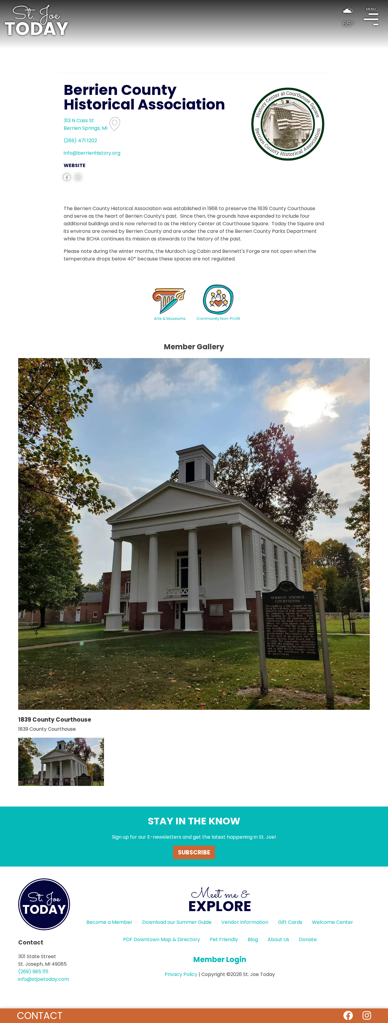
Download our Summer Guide (177, 922)
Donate (308, 939)
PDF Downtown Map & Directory (161, 939)
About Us (278, 939)
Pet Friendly (224, 939)
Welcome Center (332, 922)
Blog (253, 939)
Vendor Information (244, 922)
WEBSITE (74, 165)
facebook (67, 177)
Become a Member (109, 922)
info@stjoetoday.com (43, 979)
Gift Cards (290, 922)
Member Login (219, 959)
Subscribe (194, 852)
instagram (78, 177)
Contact (39, 1015)
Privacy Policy (181, 974)
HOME (36, 20)
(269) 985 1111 (33, 971)
